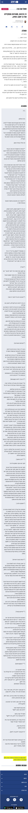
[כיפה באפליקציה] (8, 808)
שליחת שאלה (5, 9)
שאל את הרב (22, 9)
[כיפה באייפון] (20, 808)
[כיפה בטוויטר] (14, 799)
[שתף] (22, 27)
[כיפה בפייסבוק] (21, 799)
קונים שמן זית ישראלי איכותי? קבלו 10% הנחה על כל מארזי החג (15, 758)
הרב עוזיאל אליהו (19, 21)
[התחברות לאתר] (2, 2)
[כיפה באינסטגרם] (7, 799)
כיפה (14, 2)
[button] (26, 2)
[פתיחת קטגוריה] (14, 775)
